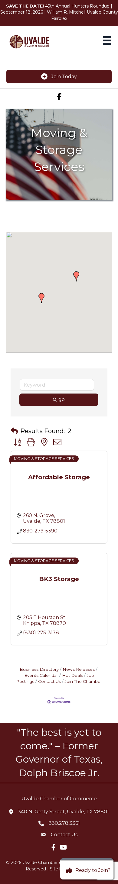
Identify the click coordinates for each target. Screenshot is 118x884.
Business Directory (39, 669)
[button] (41, 298)
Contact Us (49, 681)
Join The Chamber (83, 681)
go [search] (61, 399)
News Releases (79, 669)
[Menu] (107, 40)
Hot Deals (72, 675)
